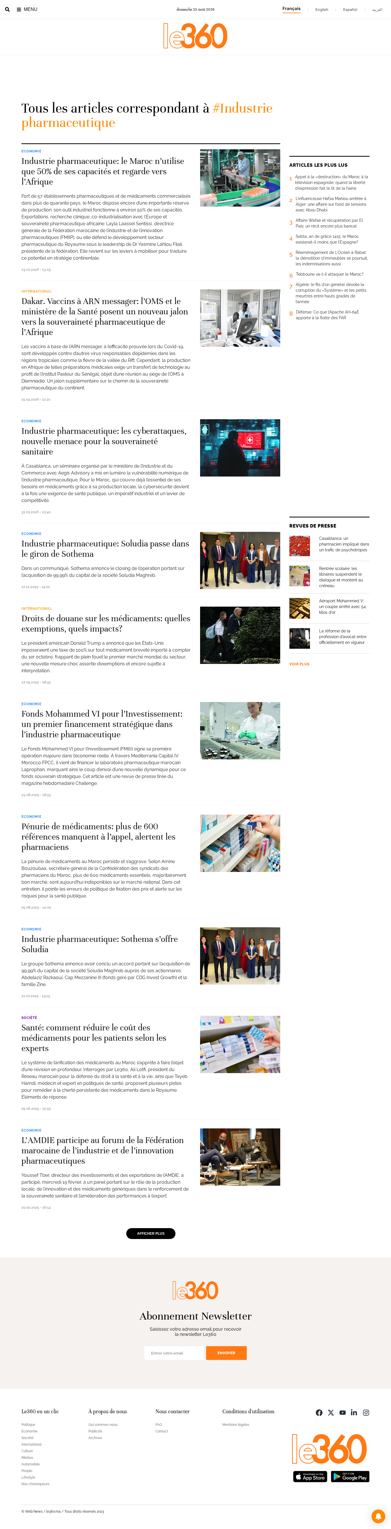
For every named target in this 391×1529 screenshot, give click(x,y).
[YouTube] (342, 1412)
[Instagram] (366, 1412)
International (36, 291)
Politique (28, 1425)
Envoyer (226, 1353)
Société (29, 1018)
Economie (31, 151)
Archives (95, 1438)
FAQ (158, 1425)
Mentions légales (235, 1425)
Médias (27, 1458)
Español (350, 9)
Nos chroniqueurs (35, 1484)
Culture (27, 1451)
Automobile (30, 1464)
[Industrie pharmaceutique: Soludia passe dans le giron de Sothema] (240, 560)
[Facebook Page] (319, 1412)
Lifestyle (28, 1477)
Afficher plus (151, 1234)
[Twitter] (330, 1412)
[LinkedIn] (354, 1412)
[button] (378, 1516)
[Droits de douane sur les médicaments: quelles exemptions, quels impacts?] (240, 635)
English (321, 9)
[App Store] (310, 1476)
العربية (377, 9)
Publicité (95, 1431)
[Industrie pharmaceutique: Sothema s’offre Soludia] (240, 956)
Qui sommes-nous (103, 1425)
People (26, 1471)
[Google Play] (350, 1476)
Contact (161, 1431)
